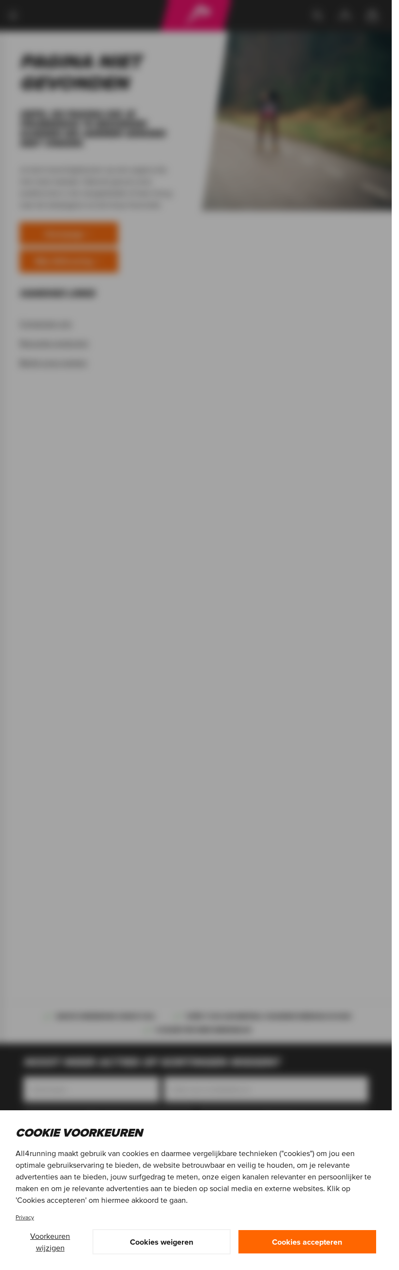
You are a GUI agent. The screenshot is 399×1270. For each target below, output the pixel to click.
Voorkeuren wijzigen (50, 1242)
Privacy (25, 1217)
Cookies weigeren (161, 1241)
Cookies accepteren (307, 1241)
